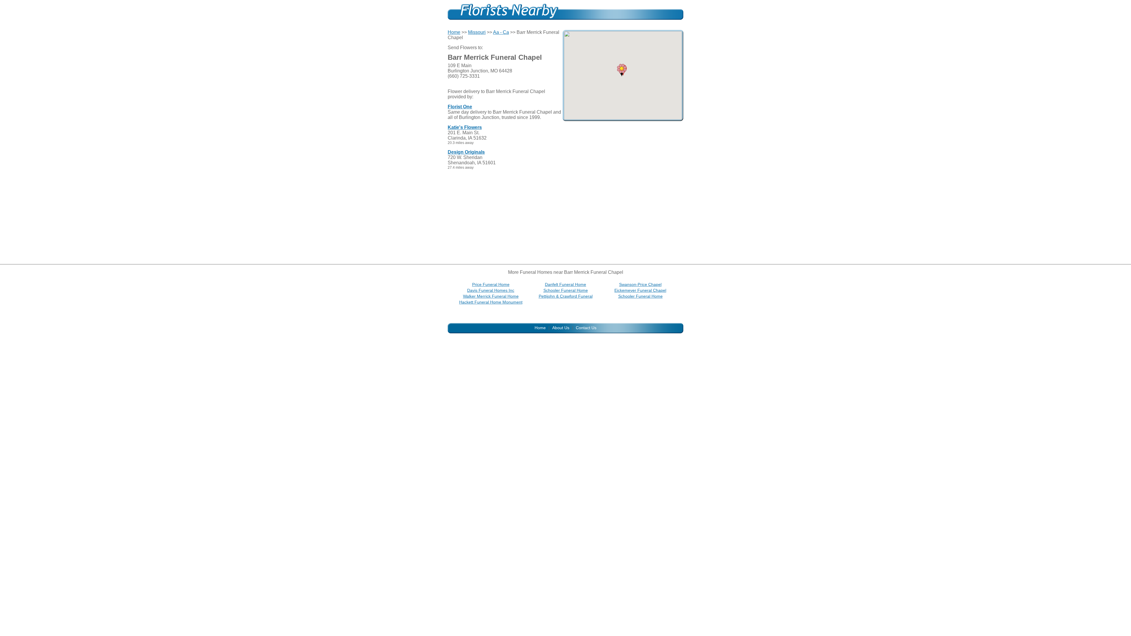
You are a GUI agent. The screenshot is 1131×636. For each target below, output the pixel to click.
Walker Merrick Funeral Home (491, 296)
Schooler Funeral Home (565, 290)
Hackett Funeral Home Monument (490, 302)
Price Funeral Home (491, 284)
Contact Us (586, 327)
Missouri (477, 32)
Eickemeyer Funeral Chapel (640, 290)
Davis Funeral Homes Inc (490, 290)
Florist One (460, 106)
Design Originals (466, 152)
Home (454, 32)
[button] (621, 70)
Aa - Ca (501, 32)
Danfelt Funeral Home (565, 284)
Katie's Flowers (465, 127)
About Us (560, 327)
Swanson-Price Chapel (640, 284)
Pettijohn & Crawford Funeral (566, 296)
